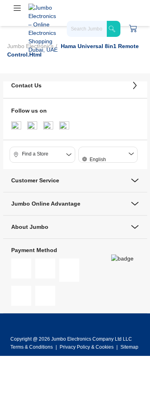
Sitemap (129, 347)
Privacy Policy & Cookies (87, 347)
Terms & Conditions (32, 347)
